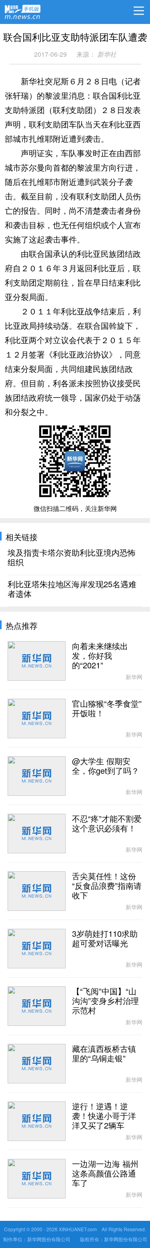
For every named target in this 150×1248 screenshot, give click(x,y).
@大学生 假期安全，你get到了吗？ (105, 766)
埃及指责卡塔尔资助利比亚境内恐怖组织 (72, 558)
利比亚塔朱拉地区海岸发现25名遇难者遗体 (72, 589)
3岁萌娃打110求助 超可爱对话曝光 (105, 939)
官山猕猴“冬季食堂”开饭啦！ (107, 709)
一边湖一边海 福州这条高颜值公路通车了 (105, 1173)
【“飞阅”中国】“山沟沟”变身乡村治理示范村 (105, 1001)
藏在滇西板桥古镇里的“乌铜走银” (104, 1054)
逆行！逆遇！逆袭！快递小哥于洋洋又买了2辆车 (104, 1116)
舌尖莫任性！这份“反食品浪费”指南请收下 (107, 886)
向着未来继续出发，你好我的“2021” (100, 656)
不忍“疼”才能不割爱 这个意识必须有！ (107, 824)
